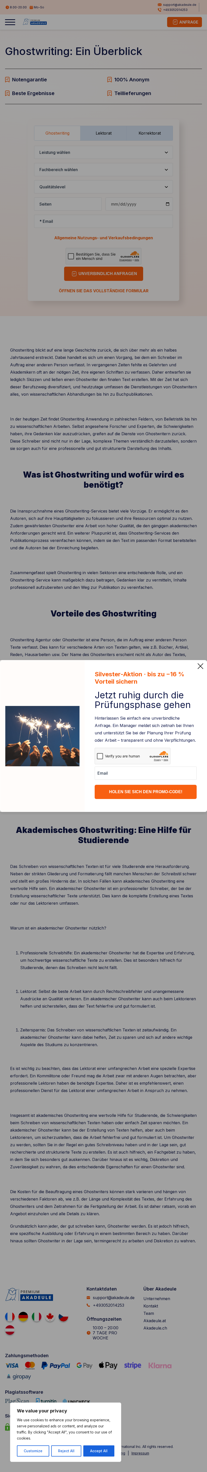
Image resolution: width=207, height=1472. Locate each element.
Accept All (99, 1451)
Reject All (66, 1451)
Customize (33, 1451)
